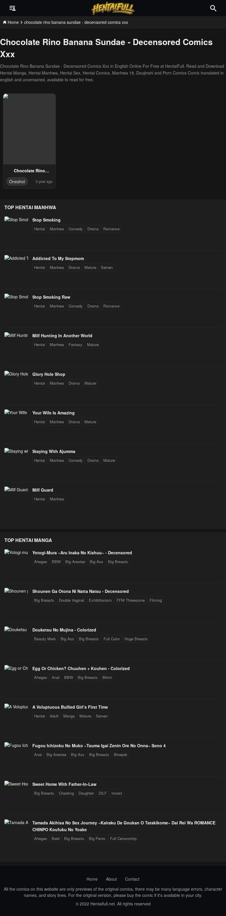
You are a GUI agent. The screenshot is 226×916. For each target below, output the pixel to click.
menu (12, 8)
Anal (55, 677)
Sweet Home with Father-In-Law (64, 784)
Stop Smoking (46, 220)
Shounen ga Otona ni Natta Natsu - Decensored (80, 591)
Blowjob (120, 754)
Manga (69, 716)
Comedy (76, 229)
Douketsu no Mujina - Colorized (64, 630)
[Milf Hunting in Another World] (16, 335)
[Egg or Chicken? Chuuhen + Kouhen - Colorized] (16, 668)
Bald (55, 838)
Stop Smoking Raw (51, 297)
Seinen (107, 267)
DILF (103, 793)
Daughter (86, 793)
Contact (132, 879)
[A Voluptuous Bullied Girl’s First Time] (16, 707)
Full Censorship (123, 838)
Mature (90, 267)
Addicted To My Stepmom (58, 258)
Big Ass (96, 561)
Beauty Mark (45, 638)
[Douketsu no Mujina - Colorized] (16, 629)
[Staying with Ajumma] (16, 451)
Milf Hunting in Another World (62, 335)
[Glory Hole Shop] (16, 374)
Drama (93, 229)
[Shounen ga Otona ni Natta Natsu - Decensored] (16, 591)
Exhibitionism (100, 600)
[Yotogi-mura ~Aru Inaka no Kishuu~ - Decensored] (16, 552)
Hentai (39, 229)
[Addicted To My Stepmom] (16, 258)
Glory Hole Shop (48, 374)
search (213, 8)
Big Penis (97, 838)
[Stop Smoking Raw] (16, 297)
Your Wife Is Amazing (53, 413)
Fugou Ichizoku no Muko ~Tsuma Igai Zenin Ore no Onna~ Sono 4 (99, 745)
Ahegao (40, 561)
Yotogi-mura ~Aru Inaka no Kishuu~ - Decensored (82, 552)
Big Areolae (75, 561)
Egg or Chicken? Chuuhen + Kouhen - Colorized (81, 668)
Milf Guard (42, 490)
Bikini (107, 677)
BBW (56, 561)
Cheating (66, 793)
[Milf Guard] (16, 489)
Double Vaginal (71, 600)
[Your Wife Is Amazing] (16, 412)
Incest (117, 793)
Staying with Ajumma (53, 451)
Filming (155, 600)
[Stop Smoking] (16, 219)
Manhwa (57, 229)
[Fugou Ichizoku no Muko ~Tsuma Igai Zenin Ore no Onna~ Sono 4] (16, 745)
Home (92, 879)
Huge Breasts (136, 638)
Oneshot (17, 181)
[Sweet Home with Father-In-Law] (16, 784)
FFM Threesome (131, 600)
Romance (111, 229)
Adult (54, 716)
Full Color (112, 638)
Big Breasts (118, 561)
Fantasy (75, 344)
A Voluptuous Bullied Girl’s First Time (70, 707)
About (111, 879)
